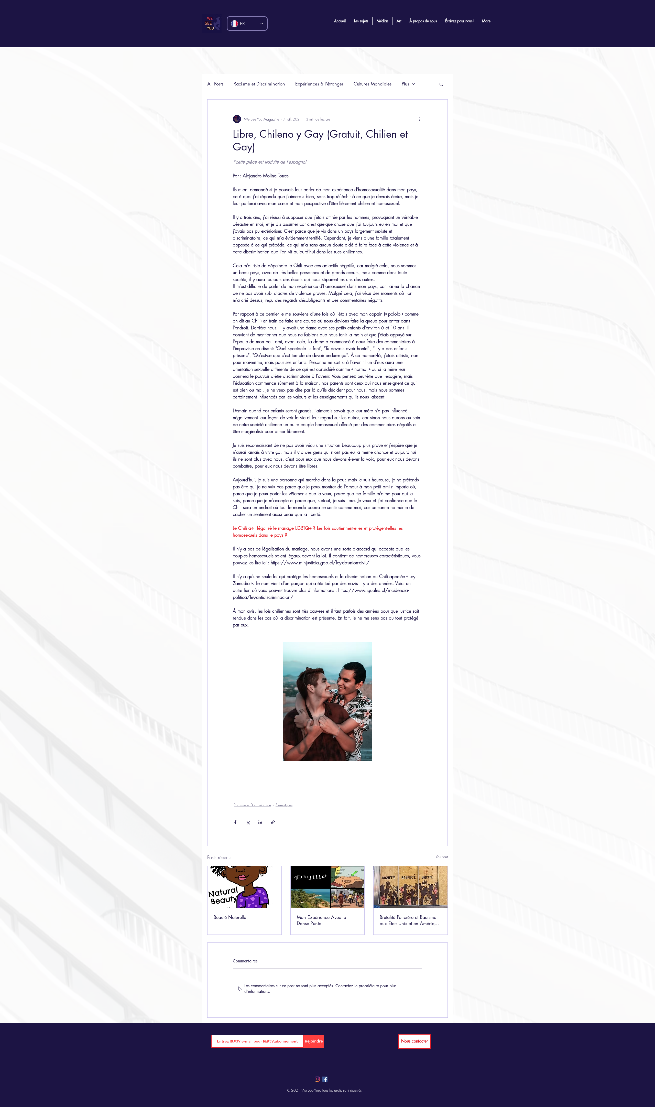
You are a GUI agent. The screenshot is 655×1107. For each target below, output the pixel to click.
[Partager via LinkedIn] (260, 822)
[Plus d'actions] (419, 119)
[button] (441, 84)
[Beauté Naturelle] (244, 887)
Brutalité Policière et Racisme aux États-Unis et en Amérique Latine (409, 920)
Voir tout (442, 856)
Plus (405, 84)
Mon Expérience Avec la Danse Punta (321, 920)
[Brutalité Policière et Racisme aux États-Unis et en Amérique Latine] (410, 887)
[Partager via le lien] (272, 822)
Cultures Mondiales (372, 84)
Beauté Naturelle (230, 917)
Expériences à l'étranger (319, 84)
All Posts (215, 84)
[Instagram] (317, 1079)
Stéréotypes (284, 804)
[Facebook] (325, 1079)
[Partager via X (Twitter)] (247, 822)
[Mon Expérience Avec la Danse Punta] (328, 887)
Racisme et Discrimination (259, 84)
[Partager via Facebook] (235, 822)
